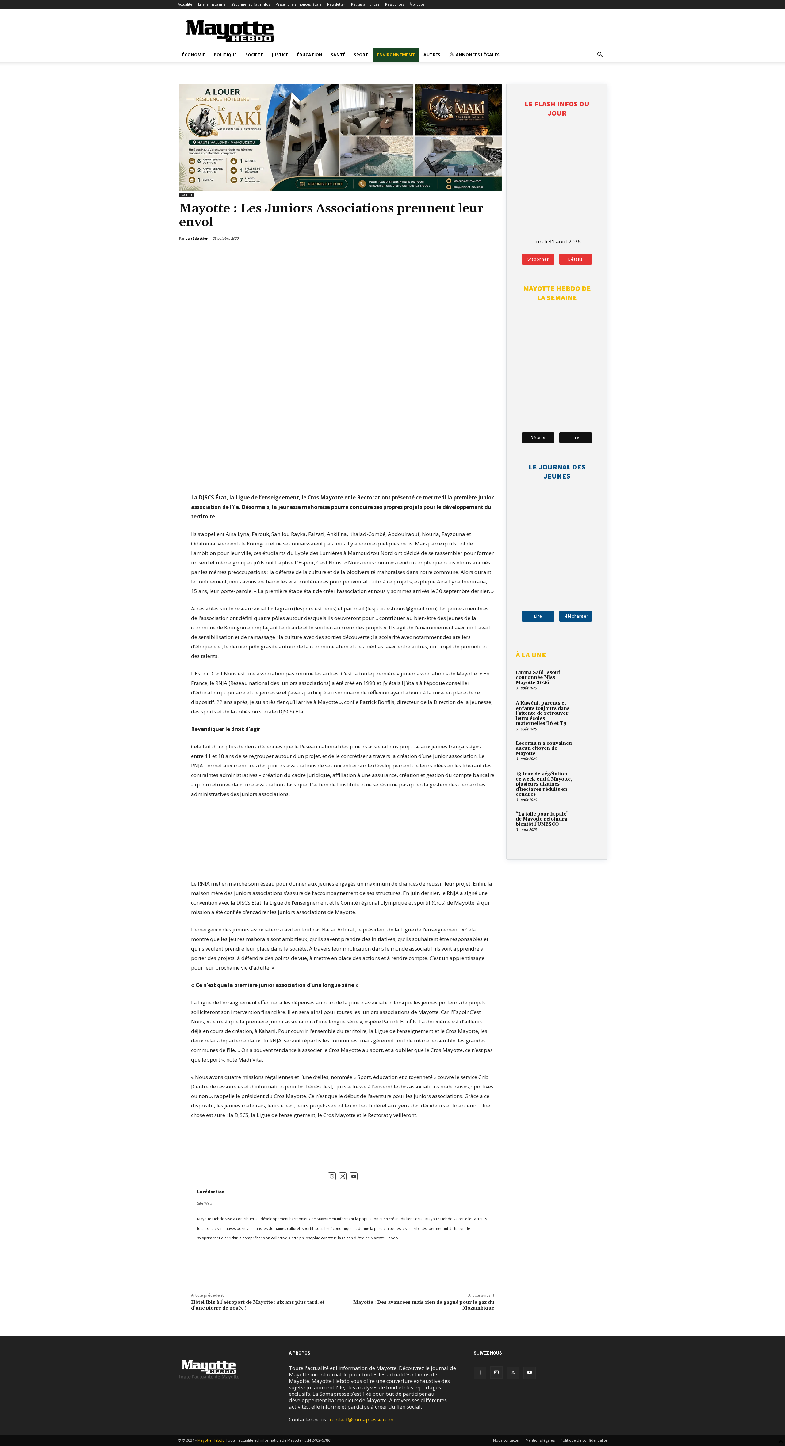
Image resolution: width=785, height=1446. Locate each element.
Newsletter (336, 4)
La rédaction (210, 1192)
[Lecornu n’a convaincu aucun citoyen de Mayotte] (587, 750)
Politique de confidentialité (584, 1440)
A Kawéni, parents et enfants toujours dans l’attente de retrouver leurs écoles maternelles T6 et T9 (542, 713)
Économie (193, 55)
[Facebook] (462, 254)
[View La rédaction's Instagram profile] (332, 1176)
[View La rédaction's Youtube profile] (354, 1176)
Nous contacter (506, 1440)
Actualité (185, 4)
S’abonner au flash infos (250, 4)
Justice (280, 55)
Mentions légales (540, 1440)
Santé (338, 55)
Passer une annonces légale (298, 4)
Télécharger (575, 616)
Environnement (396, 55)
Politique (225, 55)
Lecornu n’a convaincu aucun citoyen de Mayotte (544, 748)
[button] (599, 55)
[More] (490, 254)
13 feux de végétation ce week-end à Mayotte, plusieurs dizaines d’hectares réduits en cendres (544, 784)
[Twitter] (476, 254)
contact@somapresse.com (361, 1419)
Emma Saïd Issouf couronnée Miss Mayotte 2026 (538, 678)
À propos (417, 4)
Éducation (309, 55)
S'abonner (538, 259)
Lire (576, 437)
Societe (254, 55)
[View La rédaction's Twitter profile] (343, 1176)
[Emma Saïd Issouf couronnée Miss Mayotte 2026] (587, 679)
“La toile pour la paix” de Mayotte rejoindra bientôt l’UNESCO (542, 819)
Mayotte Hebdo (211, 1440)
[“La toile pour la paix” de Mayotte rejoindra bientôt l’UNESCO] (587, 821)
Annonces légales (477, 55)
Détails (575, 259)
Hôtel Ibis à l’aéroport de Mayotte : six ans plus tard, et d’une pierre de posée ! (257, 1305)
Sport (361, 55)
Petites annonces (365, 4)
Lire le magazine (211, 4)
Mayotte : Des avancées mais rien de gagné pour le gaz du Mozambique (423, 1305)
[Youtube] (529, 1373)
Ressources (394, 4)
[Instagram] (496, 1372)
